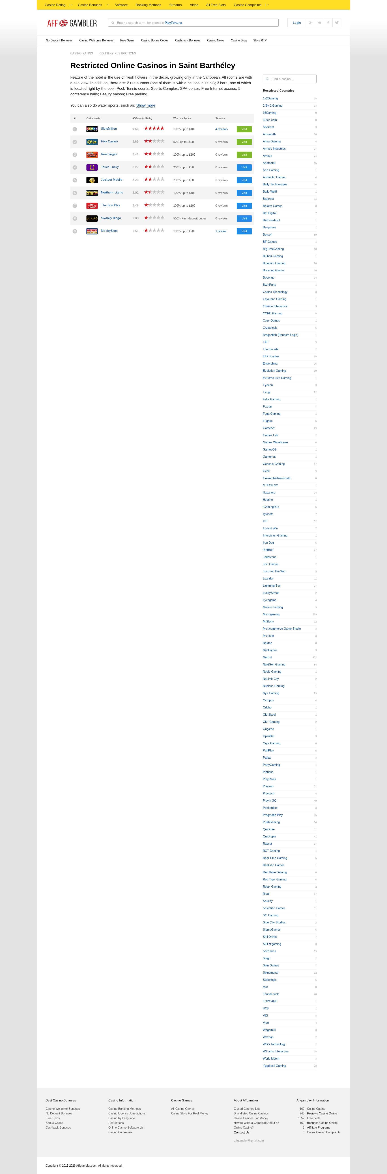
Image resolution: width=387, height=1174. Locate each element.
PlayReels (269, 779)
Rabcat (267, 843)
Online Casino (316, 1108)
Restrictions (116, 1123)
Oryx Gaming (271, 743)
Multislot (268, 635)
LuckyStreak (271, 593)
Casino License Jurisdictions (127, 1113)
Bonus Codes (54, 1123)
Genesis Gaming (274, 464)
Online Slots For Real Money (190, 1113)
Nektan (267, 643)
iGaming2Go (271, 507)
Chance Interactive (275, 306)
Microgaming (271, 614)
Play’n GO (269, 800)
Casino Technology (275, 292)
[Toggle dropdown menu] (71, 4)
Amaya (267, 155)
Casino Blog (239, 40)
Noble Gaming (272, 671)
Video (194, 5)
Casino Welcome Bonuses (96, 40)
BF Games (270, 241)
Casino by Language (121, 1118)
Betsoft (267, 234)
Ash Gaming (271, 170)
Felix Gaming (271, 399)
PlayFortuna (173, 22)
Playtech (268, 793)
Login (297, 22)
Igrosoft (268, 514)
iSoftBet (268, 550)
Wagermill (269, 1030)
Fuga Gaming (271, 413)
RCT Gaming (271, 850)
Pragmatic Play (273, 815)
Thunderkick (271, 994)
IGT (265, 521)
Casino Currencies (120, 1132)
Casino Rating (55, 5)
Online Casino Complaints (324, 1132)
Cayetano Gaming (274, 299)
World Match (271, 1058)
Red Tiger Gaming (274, 879)
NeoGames (270, 650)
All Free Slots (216, 5)
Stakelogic (270, 979)
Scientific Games (274, 908)
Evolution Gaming (274, 370)
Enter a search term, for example (149, 22)
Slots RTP (260, 40)
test (265, 987)
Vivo (266, 1022)
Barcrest (268, 198)
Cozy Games (271, 320)
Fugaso (268, 421)
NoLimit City (271, 678)
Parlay (267, 757)
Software (121, 5)
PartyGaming (271, 764)
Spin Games (271, 965)
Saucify (268, 901)
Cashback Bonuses (187, 40)
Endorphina (270, 363)
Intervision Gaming (275, 535)
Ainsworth (269, 134)
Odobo (267, 707)
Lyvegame (269, 600)
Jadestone (269, 557)
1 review (220, 231)
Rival (266, 893)
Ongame (268, 729)
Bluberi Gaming (273, 256)
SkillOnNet (270, 936)
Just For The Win (274, 571)
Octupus (268, 700)
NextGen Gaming (274, 664)
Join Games (271, 564)
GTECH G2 (270, 485)
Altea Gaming (272, 141)
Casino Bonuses (90, 5)
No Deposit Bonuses (59, 40)
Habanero (269, 492)
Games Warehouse (275, 442)
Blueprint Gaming (274, 263)
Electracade (270, 349)
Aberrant (268, 127)
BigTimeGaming (273, 249)
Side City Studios (274, 922)
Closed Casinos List (247, 1108)
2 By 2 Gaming (272, 105)
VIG (265, 1015)
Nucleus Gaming (273, 686)
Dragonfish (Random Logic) (280, 335)
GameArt (269, 428)
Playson (268, 786)
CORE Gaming (272, 313)
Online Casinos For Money (251, 1118)
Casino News (215, 40)
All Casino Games (183, 1108)
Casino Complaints (248, 5)
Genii (266, 471)
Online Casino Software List (126, 1127)
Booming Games (274, 270)
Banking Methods (148, 5)
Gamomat (269, 456)
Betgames (269, 227)
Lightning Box (272, 585)
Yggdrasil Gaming (274, 1065)
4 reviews (221, 129)
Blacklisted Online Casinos (251, 1113)
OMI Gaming (271, 721)
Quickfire (269, 829)
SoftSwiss (269, 951)
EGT (266, 342)
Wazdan (268, 1037)
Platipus (268, 772)
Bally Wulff (270, 191)
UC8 (266, 1008)
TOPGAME (270, 1001)
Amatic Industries (274, 148)
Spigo (266, 958)
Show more (145, 105)
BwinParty (269, 284)
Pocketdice (270, 807)
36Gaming (269, 112)
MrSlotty (268, 621)
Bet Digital (269, 213)
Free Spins (127, 40)
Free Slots (313, 1118)
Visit (244, 129)
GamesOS (270, 449)
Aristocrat (269, 163)
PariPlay (268, 750)
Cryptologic (270, 327)
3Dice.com (270, 120)
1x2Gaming (270, 98)
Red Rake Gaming (275, 872)
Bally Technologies (275, 184)
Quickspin (269, 836)
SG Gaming (270, 915)
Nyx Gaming (271, 693)
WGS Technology (274, 1044)
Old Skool (269, 714)
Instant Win (270, 528)
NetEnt (267, 657)
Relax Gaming (272, 886)
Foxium (268, 406)
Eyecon (268, 385)
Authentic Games (274, 177)
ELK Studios (271, 356)
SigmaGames (272, 929)
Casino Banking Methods (124, 1108)
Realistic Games (273, 865)
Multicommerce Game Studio (282, 628)
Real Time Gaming (275, 858)
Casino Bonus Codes (154, 40)
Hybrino (268, 499)
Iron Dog (268, 542)
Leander (268, 578)
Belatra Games (272, 206)
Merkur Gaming (273, 607)
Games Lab (270, 435)
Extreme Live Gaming (277, 378)
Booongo (268, 277)
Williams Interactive (275, 1051)
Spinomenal (270, 972)
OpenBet (268, 736)
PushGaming (271, 822)
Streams (175, 5)
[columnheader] (77, 118)
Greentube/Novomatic (277, 478)
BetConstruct (271, 220)
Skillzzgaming (272, 944)
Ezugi (266, 392)
